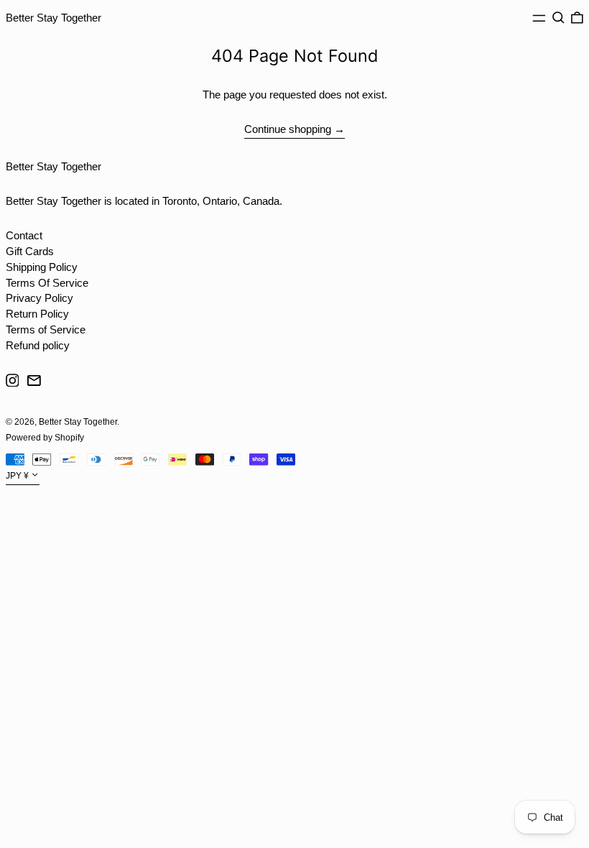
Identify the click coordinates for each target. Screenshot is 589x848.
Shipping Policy (42, 267)
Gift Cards (30, 251)
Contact (24, 235)
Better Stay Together (53, 17)
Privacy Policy (39, 298)
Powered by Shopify (45, 438)
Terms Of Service (47, 283)
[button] (558, 18)
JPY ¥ (17, 476)
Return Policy (37, 314)
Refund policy (38, 345)
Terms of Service (45, 329)
